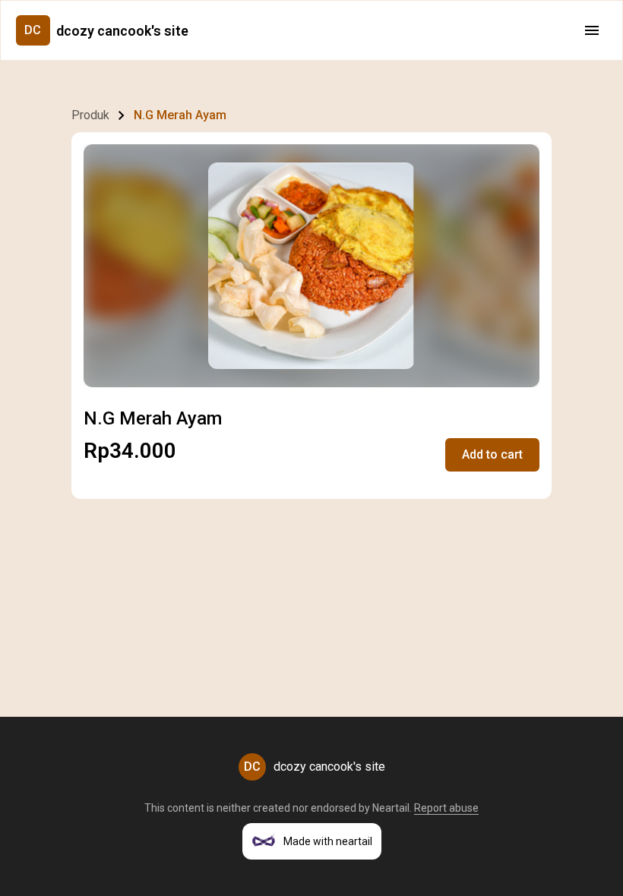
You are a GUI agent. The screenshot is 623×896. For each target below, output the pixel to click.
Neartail (391, 808)
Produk (90, 115)
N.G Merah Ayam (180, 115)
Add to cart (492, 454)
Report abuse (446, 808)
